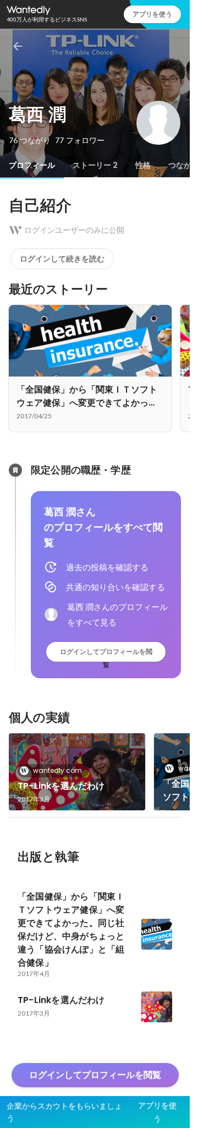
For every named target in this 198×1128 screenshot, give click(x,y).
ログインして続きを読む (62, 258)
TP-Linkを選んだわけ (61, 786)
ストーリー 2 (95, 165)
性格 (143, 165)
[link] (77, 771)
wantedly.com (57, 770)
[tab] (32, 165)
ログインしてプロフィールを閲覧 (106, 654)
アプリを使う (152, 14)
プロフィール (32, 165)
